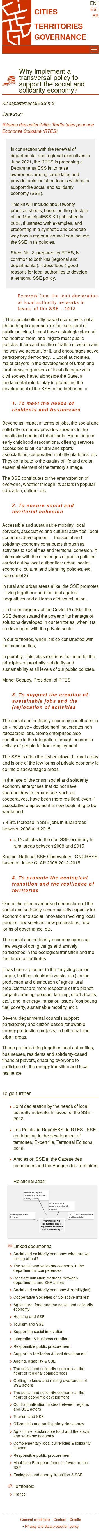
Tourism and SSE (28, 1324)
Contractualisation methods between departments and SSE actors (45, 1280)
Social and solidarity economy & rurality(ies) (52, 1289)
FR (96, 15)
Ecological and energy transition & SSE (47, 1474)
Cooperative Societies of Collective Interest (51, 1297)
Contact (60, 1519)
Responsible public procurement (41, 1346)
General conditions (35, 1519)
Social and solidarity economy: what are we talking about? (51, 1256)
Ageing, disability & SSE (34, 1361)
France (19, 1494)
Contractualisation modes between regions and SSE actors (51, 1406)
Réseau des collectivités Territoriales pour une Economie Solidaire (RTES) (48, 127)
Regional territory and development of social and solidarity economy (34, 1195)
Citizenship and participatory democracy (48, 1423)
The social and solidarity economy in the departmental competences (48, 1268)
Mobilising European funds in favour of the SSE (50, 1465)
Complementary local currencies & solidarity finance (52, 1445)
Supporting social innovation (38, 1331)
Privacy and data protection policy (52, 1526)
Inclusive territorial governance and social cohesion (58, 1206)
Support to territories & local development (50, 1353)
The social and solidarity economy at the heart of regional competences (48, 1371)
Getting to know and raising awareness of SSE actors (50, 1382)
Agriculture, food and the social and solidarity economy (53, 1307)
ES (93, 9)
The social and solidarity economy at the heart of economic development (48, 1395)
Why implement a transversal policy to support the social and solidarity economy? (52, 1225)
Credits (75, 1519)
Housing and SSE (29, 1316)
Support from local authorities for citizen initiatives (81, 1215)
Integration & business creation (40, 1338)
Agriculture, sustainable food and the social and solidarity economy (51, 1433)
